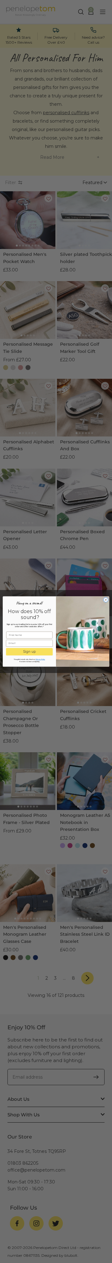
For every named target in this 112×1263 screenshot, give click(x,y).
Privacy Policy (40, 659)
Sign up (29, 652)
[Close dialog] (105, 599)
